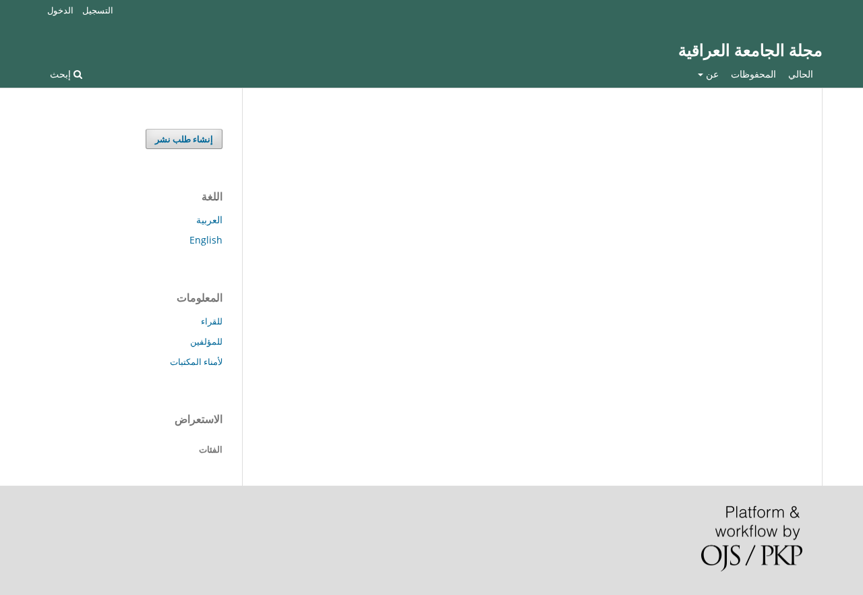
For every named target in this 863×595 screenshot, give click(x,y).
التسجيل (97, 10)
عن (711, 73)
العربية (209, 219)
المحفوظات (753, 73)
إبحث (61, 73)
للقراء (211, 321)
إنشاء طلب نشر (184, 139)
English (205, 239)
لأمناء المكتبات (196, 362)
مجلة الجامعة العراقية (750, 50)
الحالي (800, 73)
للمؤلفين (206, 341)
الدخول (60, 10)
